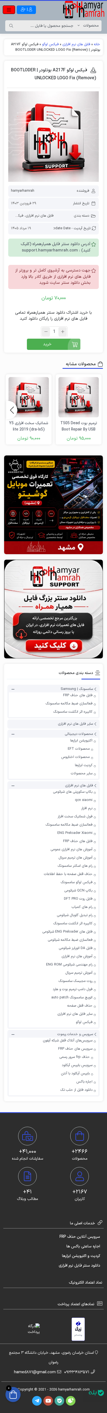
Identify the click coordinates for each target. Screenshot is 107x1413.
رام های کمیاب (82, 907)
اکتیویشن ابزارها (81, 740)
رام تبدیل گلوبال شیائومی (74, 915)
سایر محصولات (81, 773)
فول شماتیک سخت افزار (75, 816)
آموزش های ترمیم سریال (75, 857)
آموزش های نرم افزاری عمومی (71, 849)
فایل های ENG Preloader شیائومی (67, 932)
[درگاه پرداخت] (29, 1329)
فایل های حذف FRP (77, 695)
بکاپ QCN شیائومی (78, 890)
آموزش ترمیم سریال (78, 973)
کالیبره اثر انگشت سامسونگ (72, 712)
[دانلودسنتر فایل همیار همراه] (53, 609)
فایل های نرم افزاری (76, 44)
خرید (47, 344)
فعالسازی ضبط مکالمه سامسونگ (69, 703)
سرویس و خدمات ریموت (75, 1034)
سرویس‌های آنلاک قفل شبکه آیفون (67, 1040)
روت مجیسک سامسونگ (75, 981)
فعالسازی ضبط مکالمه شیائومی (70, 940)
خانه (97, 44)
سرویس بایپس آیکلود (77, 1065)
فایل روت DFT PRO (78, 899)
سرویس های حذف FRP (75, 1049)
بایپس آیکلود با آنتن (75, 1073)
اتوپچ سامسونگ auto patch (71, 997)
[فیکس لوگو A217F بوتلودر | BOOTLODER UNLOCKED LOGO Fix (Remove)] (53, 136)
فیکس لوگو (50, 44)
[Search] (11, 25)
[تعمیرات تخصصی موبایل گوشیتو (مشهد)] (53, 504)
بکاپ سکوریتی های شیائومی (72, 792)
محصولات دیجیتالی (79, 734)
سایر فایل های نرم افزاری (75, 724)
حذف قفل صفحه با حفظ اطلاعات (68, 874)
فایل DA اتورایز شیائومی (75, 948)
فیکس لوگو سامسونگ (76, 882)
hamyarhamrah (22, 191)
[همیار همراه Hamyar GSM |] (83, 9)
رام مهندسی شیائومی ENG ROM (69, 964)
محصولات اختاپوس (75, 757)
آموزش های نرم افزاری (76, 956)
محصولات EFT (79, 749)
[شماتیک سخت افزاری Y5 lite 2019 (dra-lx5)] (29, 397)
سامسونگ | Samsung (77, 689)
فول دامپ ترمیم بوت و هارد (72, 989)
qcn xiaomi (83, 800)
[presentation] (11, 410)
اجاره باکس (84, 1081)
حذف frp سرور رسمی (74, 1057)
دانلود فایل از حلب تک (76, 1090)
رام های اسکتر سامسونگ (75, 866)
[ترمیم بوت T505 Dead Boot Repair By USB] (78, 397)
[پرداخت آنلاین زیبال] (78, 1329)
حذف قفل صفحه (79, 1006)
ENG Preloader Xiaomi (74, 833)
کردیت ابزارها (83, 765)
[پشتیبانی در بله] (96, 1393)
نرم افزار (86, 808)
